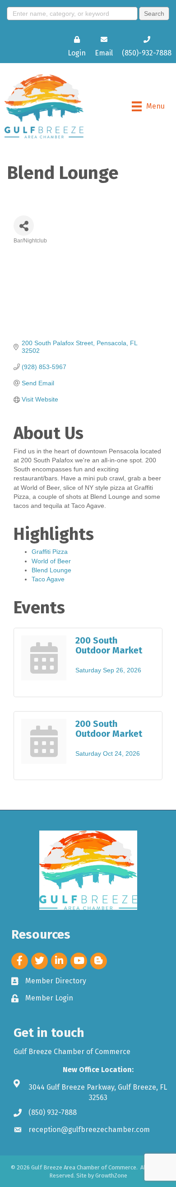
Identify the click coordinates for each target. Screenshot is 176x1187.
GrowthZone (111, 1175)
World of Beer (51, 561)
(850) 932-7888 (52, 1112)
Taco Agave (48, 579)
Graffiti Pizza (50, 551)
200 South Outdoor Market (108, 645)
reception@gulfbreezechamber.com (89, 1129)
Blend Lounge (51, 570)
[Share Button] (24, 225)
